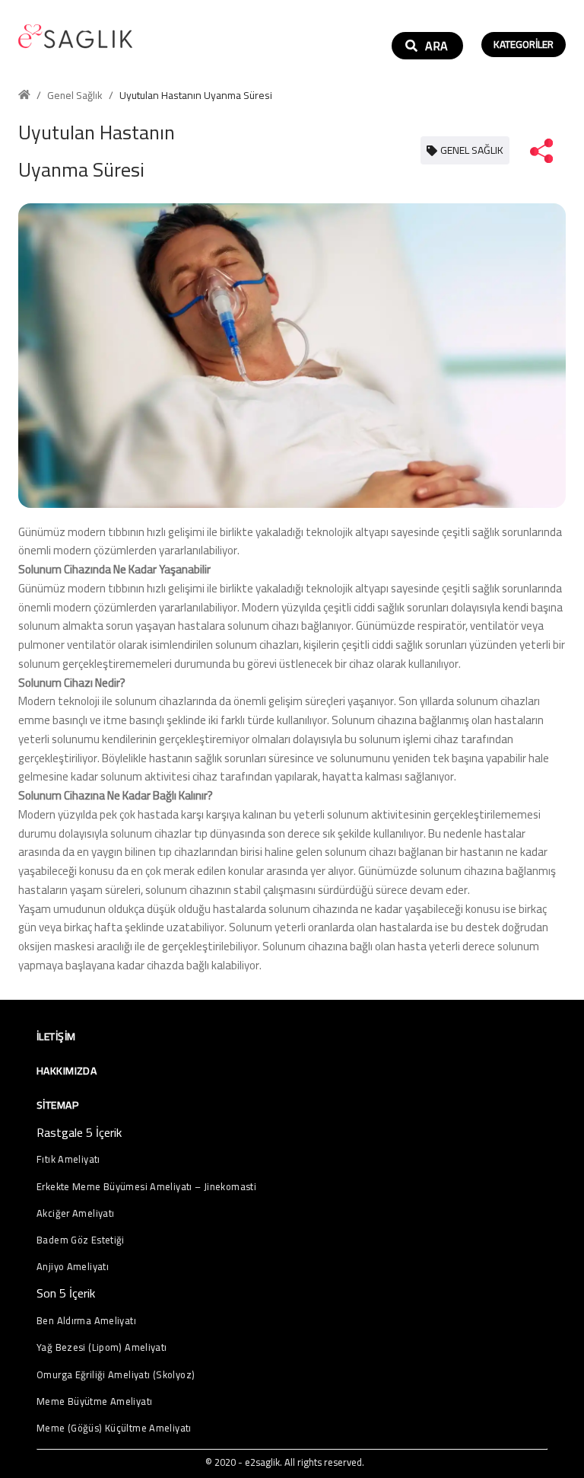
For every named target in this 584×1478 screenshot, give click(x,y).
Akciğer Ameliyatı (75, 1213)
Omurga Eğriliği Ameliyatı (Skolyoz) (115, 1375)
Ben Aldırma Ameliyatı (86, 1321)
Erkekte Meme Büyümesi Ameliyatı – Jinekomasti (146, 1187)
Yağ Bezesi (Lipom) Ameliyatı (101, 1347)
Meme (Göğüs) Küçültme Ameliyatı (114, 1428)
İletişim (55, 1036)
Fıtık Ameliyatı (68, 1159)
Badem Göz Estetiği (80, 1240)
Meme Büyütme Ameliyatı (94, 1401)
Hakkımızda (66, 1071)
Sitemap (57, 1105)
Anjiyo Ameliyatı (72, 1266)
